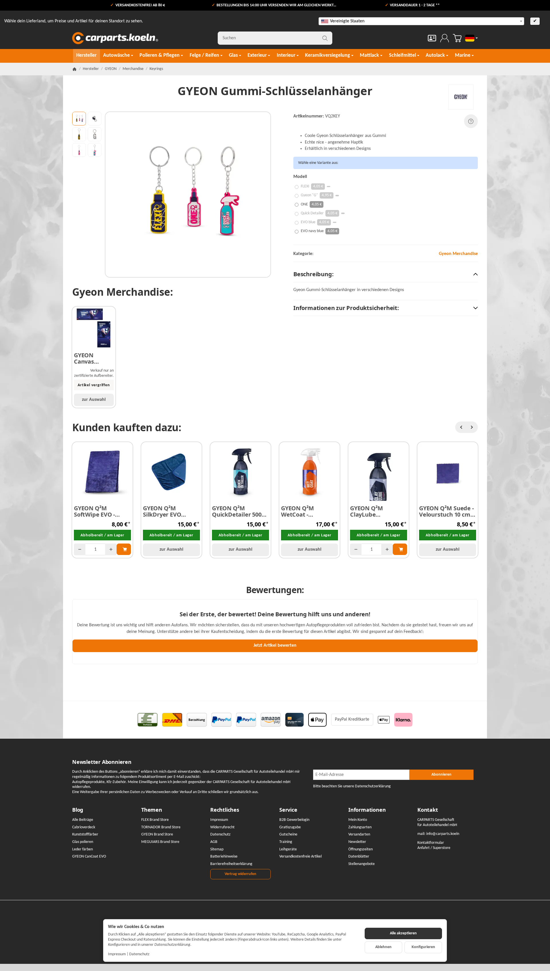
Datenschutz (139, 954)
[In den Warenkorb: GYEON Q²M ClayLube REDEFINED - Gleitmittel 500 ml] (400, 549)
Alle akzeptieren (403, 933)
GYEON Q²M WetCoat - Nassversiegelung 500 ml (306, 511)
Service (288, 810)
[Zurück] (461, 427)
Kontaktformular (430, 843)
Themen (151, 810)
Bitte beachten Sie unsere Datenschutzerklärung (352, 786)
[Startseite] (74, 69)
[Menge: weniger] (79, 549)
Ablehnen (383, 947)
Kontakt (427, 810)
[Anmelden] (444, 38)
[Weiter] (472, 427)
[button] (79, 118)
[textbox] (421, 21)
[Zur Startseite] (115, 38)
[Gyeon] (461, 97)
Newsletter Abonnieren (101, 762)
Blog (77, 810)
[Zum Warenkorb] (457, 38)
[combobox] (421, 21)
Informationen (367, 810)
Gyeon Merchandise (458, 254)
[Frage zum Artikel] (471, 121)
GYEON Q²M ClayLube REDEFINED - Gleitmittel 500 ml (375, 511)
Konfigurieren (423, 947)
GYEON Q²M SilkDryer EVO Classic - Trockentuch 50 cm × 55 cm (171, 511)
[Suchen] (325, 38)
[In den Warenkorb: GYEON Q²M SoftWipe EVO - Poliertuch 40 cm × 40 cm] (124, 549)
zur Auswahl (94, 399)
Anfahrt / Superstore (433, 848)
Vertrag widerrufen (240, 874)
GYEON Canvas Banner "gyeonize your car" (87, 358)
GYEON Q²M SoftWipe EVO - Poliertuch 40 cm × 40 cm (99, 511)
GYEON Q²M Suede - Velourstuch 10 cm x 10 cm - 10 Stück (447, 511)
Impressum (117, 954)
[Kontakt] (432, 38)
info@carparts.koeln (442, 834)
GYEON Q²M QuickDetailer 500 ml (237, 511)
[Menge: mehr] (111, 549)
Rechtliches (224, 810)
